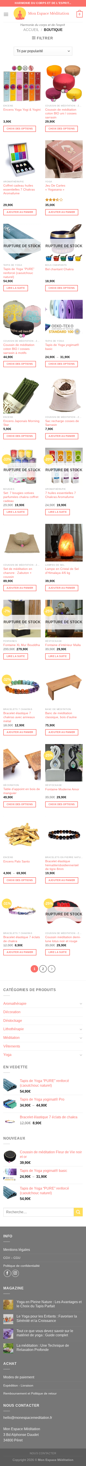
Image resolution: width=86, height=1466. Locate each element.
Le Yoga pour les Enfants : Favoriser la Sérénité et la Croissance (47, 1318)
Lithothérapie (13, 1029)
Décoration (12, 1012)
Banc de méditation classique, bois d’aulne (61, 715)
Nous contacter (43, 1453)
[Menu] (6, 14)
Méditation (11, 1038)
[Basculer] (81, 1003)
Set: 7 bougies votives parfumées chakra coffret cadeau (20, 496)
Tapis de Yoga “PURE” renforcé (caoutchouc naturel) (18, 272)
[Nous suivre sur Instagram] (15, 1273)
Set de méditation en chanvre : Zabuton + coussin (17, 572)
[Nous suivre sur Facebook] (7, 1273)
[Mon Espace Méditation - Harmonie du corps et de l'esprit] (42, 13)
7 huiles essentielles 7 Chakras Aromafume (60, 495)
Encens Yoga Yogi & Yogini (22, 109)
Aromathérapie (14, 1003)
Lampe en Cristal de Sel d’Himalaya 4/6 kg (62, 571)
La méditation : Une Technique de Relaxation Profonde (43, 1348)
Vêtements (11, 1046)
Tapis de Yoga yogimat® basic (62, 347)
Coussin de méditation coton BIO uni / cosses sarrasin (61, 113)
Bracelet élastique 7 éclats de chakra (21, 939)
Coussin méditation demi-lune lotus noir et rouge (63, 939)
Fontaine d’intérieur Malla (63, 645)
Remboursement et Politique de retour (30, 1393)
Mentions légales (16, 1250)
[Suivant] (51, 969)
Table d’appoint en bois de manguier (21, 791)
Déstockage (12, 1020)
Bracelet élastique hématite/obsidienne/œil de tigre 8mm (62, 865)
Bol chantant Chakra (59, 269)
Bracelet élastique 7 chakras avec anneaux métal (19, 717)
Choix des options (20, 128)
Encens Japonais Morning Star (21, 423)
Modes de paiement (18, 1377)
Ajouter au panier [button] (20, 212)
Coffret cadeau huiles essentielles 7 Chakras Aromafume (19, 189)
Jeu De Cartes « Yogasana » (55, 187)
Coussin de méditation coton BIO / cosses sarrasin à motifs (18, 348)
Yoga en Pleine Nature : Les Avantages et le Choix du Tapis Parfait (49, 1304)
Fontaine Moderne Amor (62, 789)
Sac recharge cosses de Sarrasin (62, 423)
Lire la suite (16, 288)
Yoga (7, 1055)
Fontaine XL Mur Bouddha (21, 645)
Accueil (31, 30)
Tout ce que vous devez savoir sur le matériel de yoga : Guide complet (45, 1333)
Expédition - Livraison (18, 1385)
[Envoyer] (78, 1212)
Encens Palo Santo (16, 861)
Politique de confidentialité (21, 1265)
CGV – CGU (11, 1258)
